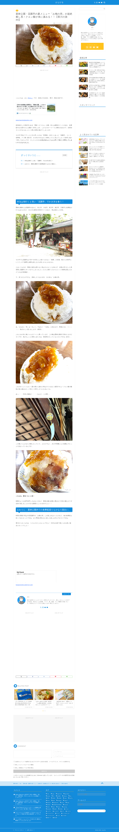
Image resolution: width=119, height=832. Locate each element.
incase (65, 798)
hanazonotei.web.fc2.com (24, 585)
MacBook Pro (55, 802)
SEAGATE (49, 809)
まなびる (59, 2)
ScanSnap (65, 806)
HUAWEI (59, 798)
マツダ (58, 815)
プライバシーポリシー (19, 830)
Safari (53, 806)
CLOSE (64, 155)
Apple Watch (67, 793)
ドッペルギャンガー (66, 813)
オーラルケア (56, 811)
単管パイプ (49, 817)
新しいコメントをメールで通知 (24, 764)
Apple (53, 793)
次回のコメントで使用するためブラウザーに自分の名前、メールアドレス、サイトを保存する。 (43, 761)
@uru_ (30, 98)
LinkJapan (59, 800)
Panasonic (66, 804)
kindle (54, 800)
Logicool (65, 800)
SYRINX (60, 809)
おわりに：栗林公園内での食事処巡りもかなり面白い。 (41, 164)
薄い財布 (55, 817)
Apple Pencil (59, 793)
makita (68, 802)
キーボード (69, 811)
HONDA (53, 798)
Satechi (58, 806)
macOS (62, 802)
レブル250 (64, 815)
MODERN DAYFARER (57, 804)
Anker (48, 793)
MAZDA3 (48, 804)
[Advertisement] (44, 83)
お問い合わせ (30, 830)
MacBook (49, 802)
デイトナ (58, 813)
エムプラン (49, 811)
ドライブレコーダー (50, 815)
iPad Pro (71, 798)
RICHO (48, 806)
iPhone (48, 800)
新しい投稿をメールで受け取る (24, 767)
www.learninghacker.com (24, 120)
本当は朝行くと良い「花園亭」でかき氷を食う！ (39, 160)
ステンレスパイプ (50, 813)
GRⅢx (48, 798)
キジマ (63, 811)
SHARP (55, 809)
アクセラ (67, 809)
